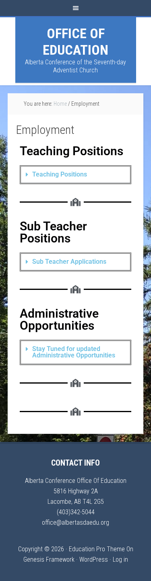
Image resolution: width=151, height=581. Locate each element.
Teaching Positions (59, 174)
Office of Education (75, 41)
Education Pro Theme (97, 549)
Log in (120, 559)
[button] (75, 174)
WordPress (93, 559)
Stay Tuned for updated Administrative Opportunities (73, 352)
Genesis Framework (48, 559)
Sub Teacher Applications (69, 261)
